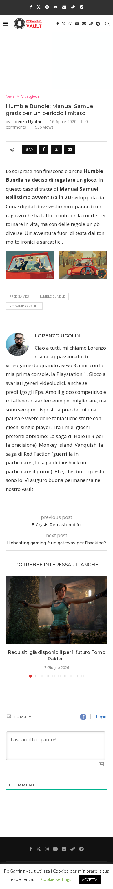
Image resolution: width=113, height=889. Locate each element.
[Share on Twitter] (56, 149)
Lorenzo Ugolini (26, 121)
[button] (11, 627)
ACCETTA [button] (89, 879)
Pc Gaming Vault (24, 306)
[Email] (64, 7)
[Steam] (73, 7)
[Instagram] (47, 7)
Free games (19, 296)
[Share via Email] (69, 149)
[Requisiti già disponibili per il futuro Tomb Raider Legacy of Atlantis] (56, 610)
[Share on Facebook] (43, 149)
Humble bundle (52, 296)
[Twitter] (39, 7)
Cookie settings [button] (56, 879)
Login (100, 716)
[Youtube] (55, 7)
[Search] (107, 23)
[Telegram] (81, 7)
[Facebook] (31, 7)
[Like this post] (31, 149)
